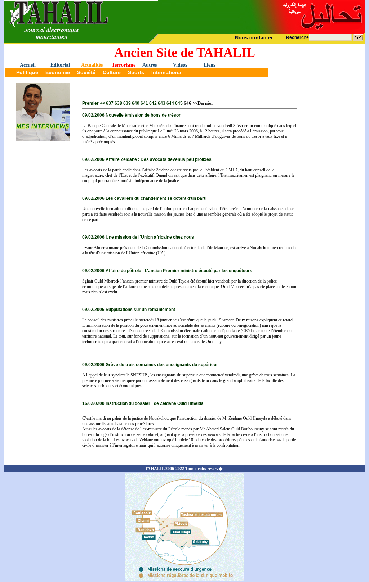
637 (110, 103)
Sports (136, 72)
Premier (90, 103)
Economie (57, 72)
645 (179, 103)
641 (144, 103)
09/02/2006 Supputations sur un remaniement (128, 309)
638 (118, 103)
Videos (180, 65)
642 (153, 103)
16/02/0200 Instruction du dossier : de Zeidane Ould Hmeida (143, 403)
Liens (209, 65)
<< (102, 103)
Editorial (60, 65)
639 (127, 103)
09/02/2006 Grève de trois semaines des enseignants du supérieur (150, 364)
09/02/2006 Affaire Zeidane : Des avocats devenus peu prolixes (147, 159)
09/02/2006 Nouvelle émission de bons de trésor (131, 115)
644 (170, 103)
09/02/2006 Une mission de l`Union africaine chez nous (138, 237)
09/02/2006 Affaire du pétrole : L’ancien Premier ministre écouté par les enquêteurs (167, 270)
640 (135, 103)
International (167, 72)
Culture (112, 72)
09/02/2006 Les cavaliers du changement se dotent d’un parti (144, 198)
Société (86, 72)
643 (161, 103)
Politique (27, 72)
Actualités (92, 65)
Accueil (28, 65)
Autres (149, 65)
